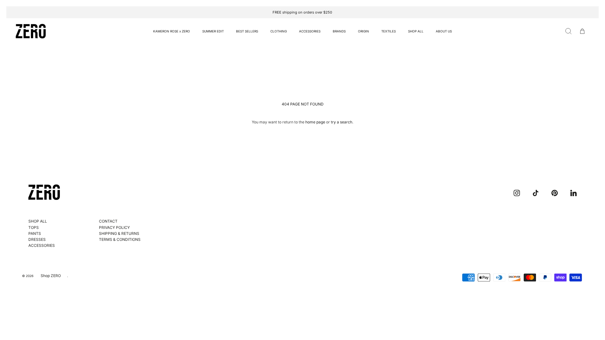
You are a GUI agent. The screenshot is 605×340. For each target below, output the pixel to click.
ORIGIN (363, 31)
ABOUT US (444, 31)
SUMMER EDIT (213, 31)
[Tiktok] (535, 193)
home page (315, 122)
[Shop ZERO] (31, 31)
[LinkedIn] (573, 193)
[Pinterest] (554, 193)
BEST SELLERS (247, 31)
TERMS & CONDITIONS (120, 239)
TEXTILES (388, 31)
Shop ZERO (51, 275)
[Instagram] (516, 193)
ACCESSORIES (309, 31)
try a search (341, 122)
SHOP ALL (416, 31)
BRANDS (339, 31)
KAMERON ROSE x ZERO (171, 31)
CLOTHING (278, 31)
